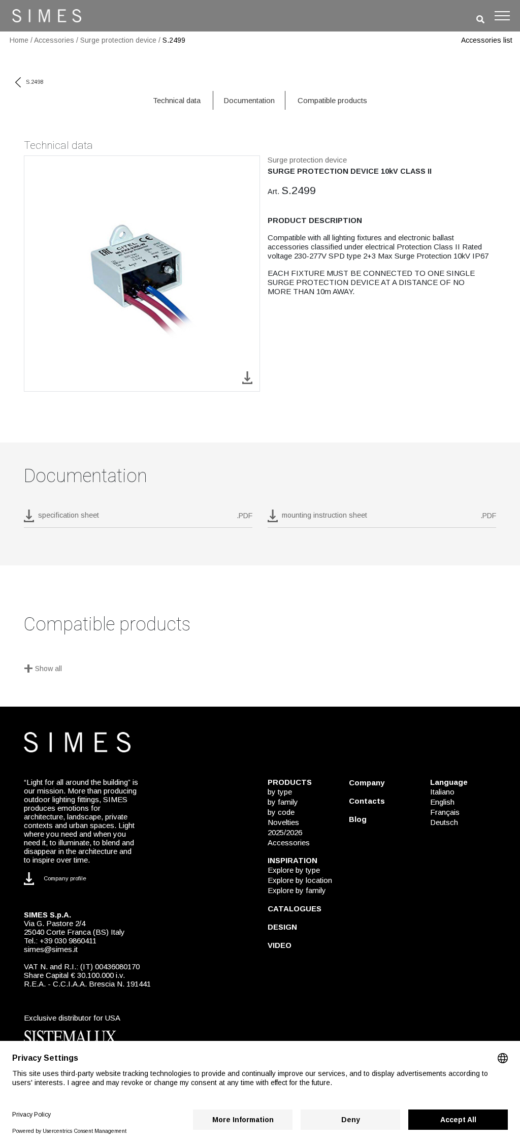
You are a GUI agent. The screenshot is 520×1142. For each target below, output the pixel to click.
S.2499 (173, 40)
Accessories (54, 40)
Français (445, 812)
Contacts (367, 801)
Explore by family (297, 890)
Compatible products (332, 100)
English (442, 802)
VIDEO (279, 945)
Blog (358, 819)
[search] (480, 19)
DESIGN (282, 927)
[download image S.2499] (247, 377)
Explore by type (294, 870)
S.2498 (34, 82)
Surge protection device (118, 40)
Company (366, 782)
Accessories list (486, 40)
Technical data (177, 100)
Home (19, 40)
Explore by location (300, 880)
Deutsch (444, 822)
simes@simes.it (51, 949)
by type (280, 791)
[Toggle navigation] (502, 15)
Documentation (249, 100)
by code (281, 812)
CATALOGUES (294, 908)
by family (283, 802)
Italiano (442, 791)
